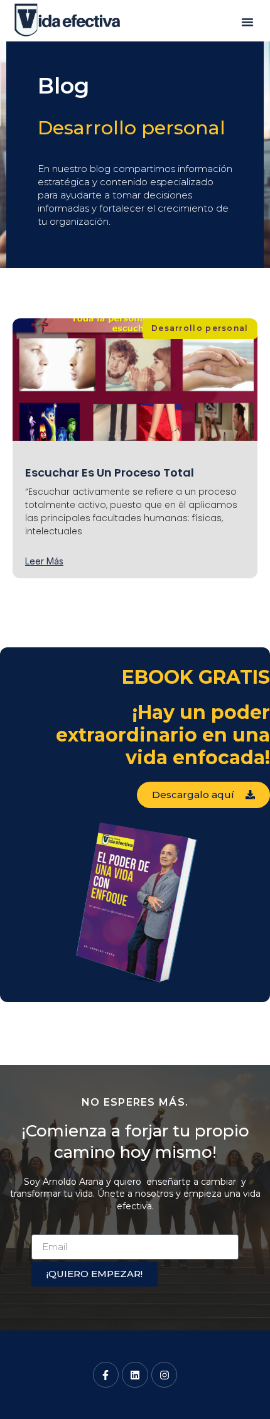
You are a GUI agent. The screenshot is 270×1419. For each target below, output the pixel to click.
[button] (247, 22)
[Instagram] (164, 1375)
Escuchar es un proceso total (109, 472)
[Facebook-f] (106, 1375)
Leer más (44, 561)
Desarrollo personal (131, 127)
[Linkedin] (135, 1375)
